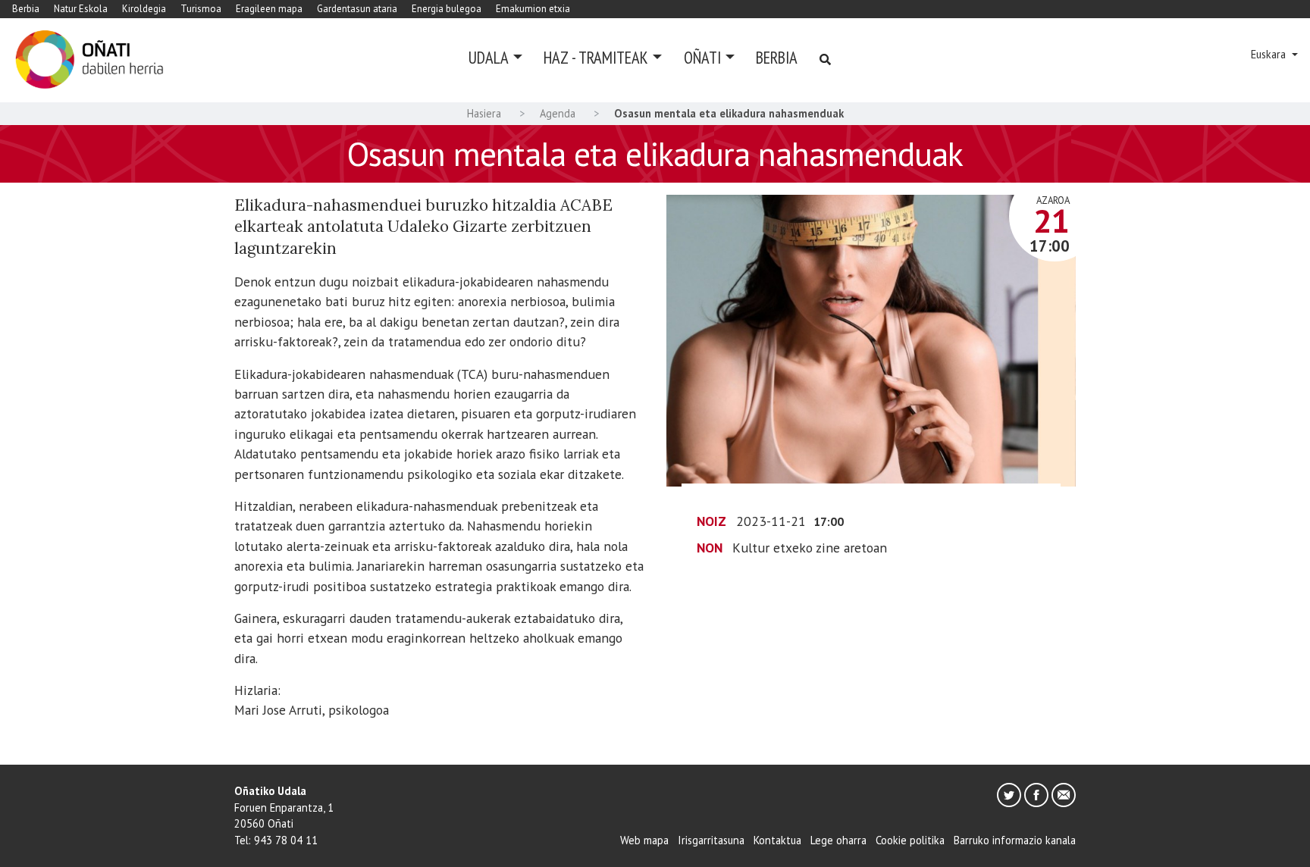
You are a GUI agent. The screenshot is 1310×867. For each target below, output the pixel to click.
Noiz (711, 521)
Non (709, 547)
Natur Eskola (81, 8)
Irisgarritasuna (711, 840)
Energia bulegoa (446, 8)
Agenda (557, 113)
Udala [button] (489, 57)
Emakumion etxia (533, 8)
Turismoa (200, 8)
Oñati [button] (702, 57)
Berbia (25, 8)
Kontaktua (777, 840)
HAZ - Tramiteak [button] (596, 57)
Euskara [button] (1270, 54)
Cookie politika (910, 840)
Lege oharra (838, 840)
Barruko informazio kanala (1015, 840)
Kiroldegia (144, 8)
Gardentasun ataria (357, 8)
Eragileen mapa (269, 8)
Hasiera (484, 113)
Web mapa (644, 840)
